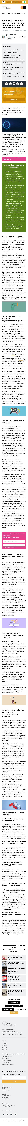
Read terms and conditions (9, 547)
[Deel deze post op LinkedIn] (14, 83)
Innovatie (13, 1012)
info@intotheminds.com (8, 1110)
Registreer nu (13, 99)
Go (13, 545)
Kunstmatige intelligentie (13, 1006)
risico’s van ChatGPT (13, 353)
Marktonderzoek (7, 1009)
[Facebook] (3, 1114)
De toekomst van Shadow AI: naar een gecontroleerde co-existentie (14, 72)
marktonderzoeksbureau (9, 1031)
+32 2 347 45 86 (6, 1090)
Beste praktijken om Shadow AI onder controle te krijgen (13, 68)
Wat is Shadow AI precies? (10, 52)
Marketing (4, 1041)
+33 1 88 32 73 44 (6, 1098)
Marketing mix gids (7, 1056)
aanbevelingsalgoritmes (18, 388)
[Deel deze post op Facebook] (10, 83)
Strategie (4, 1043)
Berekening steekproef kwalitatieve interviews (14, 1054)
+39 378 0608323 (6, 1106)
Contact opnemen (6, 1060)
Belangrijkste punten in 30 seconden (13, 49)
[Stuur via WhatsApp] (17, 83)
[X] (7, 1114)
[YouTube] (11, 1114)
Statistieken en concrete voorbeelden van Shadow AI (13, 63)
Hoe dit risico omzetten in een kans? (13, 60)
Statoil (13, 354)
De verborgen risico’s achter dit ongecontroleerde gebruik (12, 56)
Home (4, 13)
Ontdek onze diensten (7, 1064)
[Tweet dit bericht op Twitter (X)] (6, 83)
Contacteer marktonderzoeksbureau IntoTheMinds (13, 158)
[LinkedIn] (15, 1114)
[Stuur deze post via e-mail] (21, 83)
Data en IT (4, 1047)
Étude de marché (13, 1002)
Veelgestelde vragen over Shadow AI (13, 76)
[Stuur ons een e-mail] (3, 2)
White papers (5, 1058)
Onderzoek (4, 1049)
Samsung (21, 360)
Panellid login (5, 1062)
